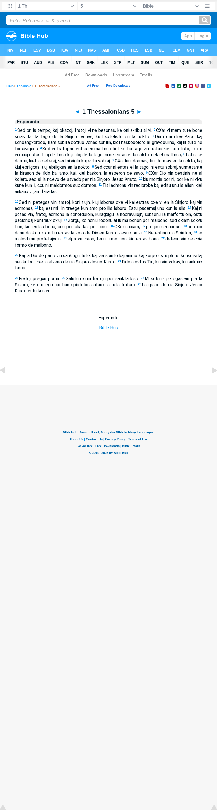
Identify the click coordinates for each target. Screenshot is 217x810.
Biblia (10, 86)
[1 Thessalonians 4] (7, 383)
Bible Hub (108, 327)
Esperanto (24, 86)
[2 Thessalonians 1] (210, 383)
